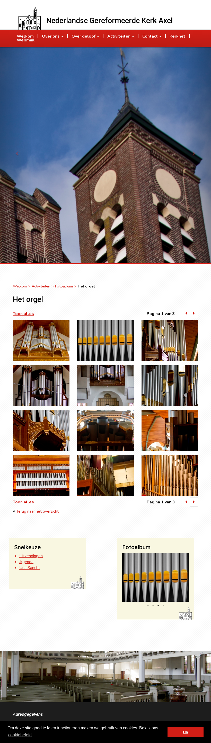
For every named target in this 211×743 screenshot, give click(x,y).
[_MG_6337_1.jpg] (105, 475)
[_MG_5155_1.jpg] (41, 340)
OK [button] (185, 732)
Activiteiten (41, 286)
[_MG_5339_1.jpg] (41, 430)
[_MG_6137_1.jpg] (105, 430)
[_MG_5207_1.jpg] (105, 385)
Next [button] (193, 578)
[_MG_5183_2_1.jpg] (105, 340)
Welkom (20, 286)
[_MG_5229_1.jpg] (170, 385)
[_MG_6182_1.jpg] (41, 475)
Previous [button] (118, 578)
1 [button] (148, 605)
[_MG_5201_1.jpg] (170, 340)
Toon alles (23, 314)
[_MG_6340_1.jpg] (170, 475)
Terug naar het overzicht (37, 511)
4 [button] (163, 605)
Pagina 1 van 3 (161, 314)
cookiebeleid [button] (20, 735)
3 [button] (158, 605)
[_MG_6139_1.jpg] (170, 430)
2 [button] (153, 605)
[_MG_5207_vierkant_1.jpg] (41, 385)
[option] (155, 577)
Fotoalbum (64, 286)
